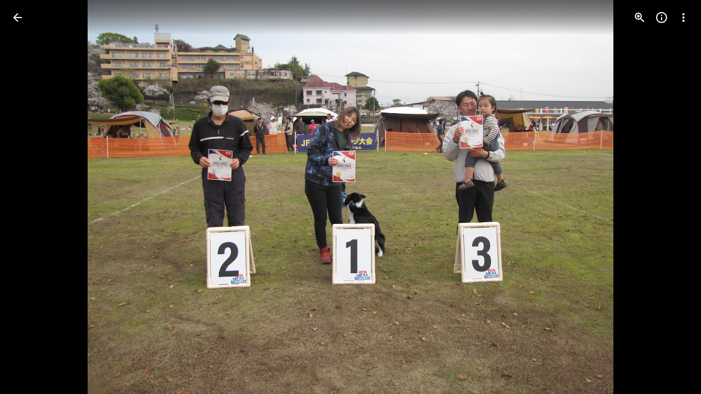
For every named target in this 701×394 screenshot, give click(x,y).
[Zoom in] (640, 17)
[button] (30, 197)
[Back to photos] (17, 17)
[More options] (683, 17)
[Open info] (662, 17)
